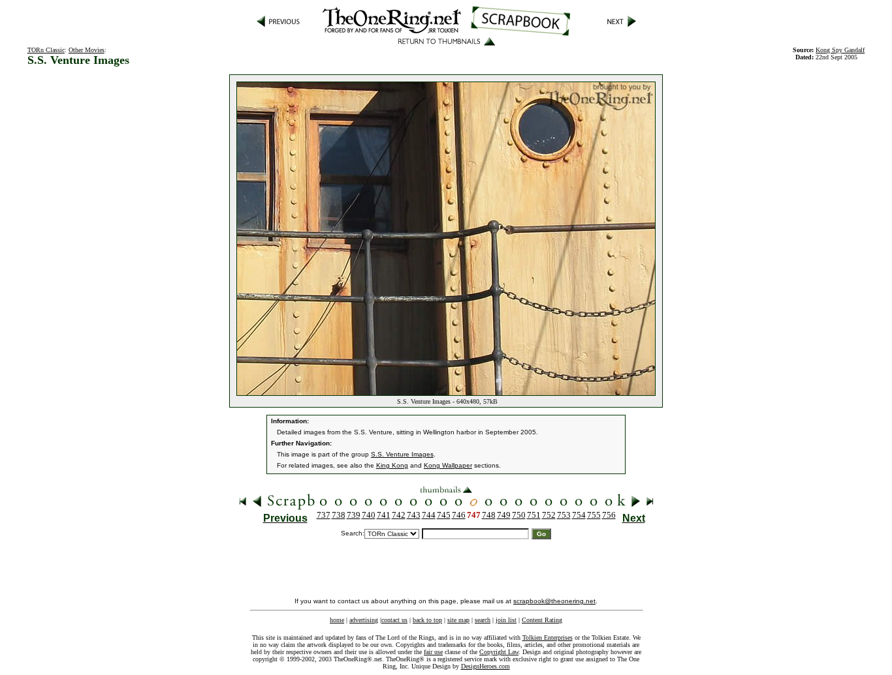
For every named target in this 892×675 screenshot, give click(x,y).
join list (506, 619)
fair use (433, 651)
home (337, 619)
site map (458, 619)
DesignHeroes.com (485, 666)
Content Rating (542, 619)
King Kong (392, 465)
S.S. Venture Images (402, 454)
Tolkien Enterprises (547, 637)
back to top (427, 619)
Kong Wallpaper (448, 465)
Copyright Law (498, 651)
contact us (394, 619)
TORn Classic (46, 49)
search (482, 619)
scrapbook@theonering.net (554, 601)
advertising (363, 619)
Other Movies (86, 49)
